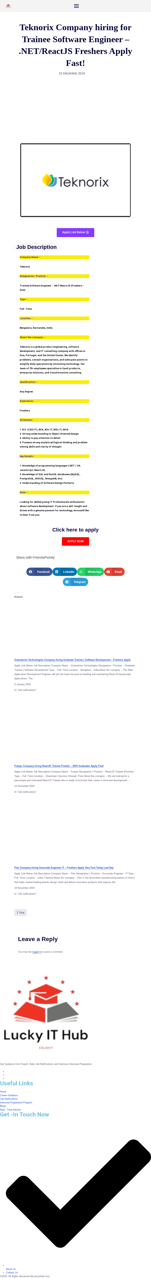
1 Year (20, 912)
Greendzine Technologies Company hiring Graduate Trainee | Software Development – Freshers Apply (72, 659)
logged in (37, 951)
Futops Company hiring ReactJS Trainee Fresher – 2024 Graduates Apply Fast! (59, 766)
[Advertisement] (75, 106)
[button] (39, 572)
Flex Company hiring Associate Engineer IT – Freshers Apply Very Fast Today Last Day (63, 867)
